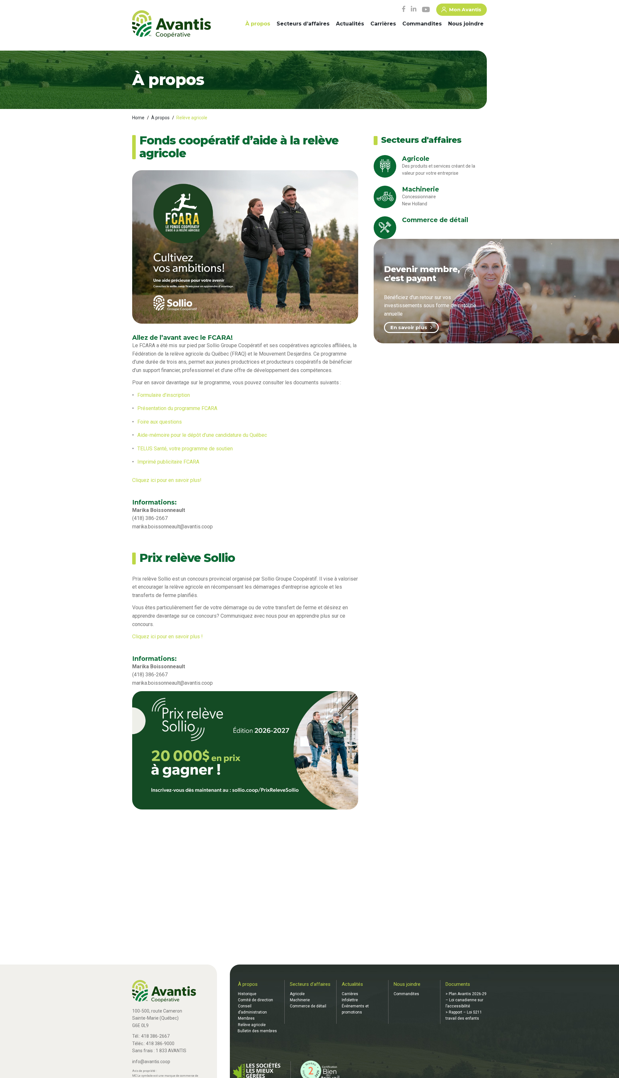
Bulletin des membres (257, 1031)
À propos (257, 24)
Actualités (350, 24)
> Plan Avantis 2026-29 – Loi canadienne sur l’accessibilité (466, 1000)
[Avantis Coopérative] (171, 24)
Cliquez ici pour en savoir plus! (167, 480)
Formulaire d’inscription (163, 395)
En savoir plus (408, 327)
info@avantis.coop (151, 1061)
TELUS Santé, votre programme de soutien (185, 449)
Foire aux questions (159, 422)
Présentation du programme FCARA (177, 408)
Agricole (297, 994)
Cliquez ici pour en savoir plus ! (168, 636)
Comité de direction (255, 1000)
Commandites (422, 24)
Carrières (383, 24)
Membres (246, 1018)
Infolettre (350, 1000)
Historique (247, 994)
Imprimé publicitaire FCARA (168, 462)
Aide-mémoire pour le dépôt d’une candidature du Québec (202, 435)
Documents (458, 984)
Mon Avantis (465, 9)
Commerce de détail (308, 1006)
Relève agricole (252, 1025)
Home (138, 117)
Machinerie (300, 1000)
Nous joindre (466, 24)
